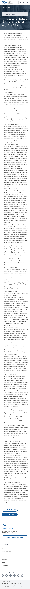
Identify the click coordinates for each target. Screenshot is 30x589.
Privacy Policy (12, 585)
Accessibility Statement (7, 586)
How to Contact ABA (15, 537)
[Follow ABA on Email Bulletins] (22, 576)
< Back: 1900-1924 (10, 509)
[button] (24, 2)
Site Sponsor (22, 586)
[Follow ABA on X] (3, 576)
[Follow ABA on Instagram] (18, 576)
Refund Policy (4, 585)
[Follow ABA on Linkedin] (10, 576)
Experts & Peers (6, 554)
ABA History (6, 7)
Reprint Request (5, 583)
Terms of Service (19, 585)
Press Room (15, 586)
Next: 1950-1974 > (10, 514)
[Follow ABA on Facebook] (6, 576)
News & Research (6, 556)
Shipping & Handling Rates (15, 583)
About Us (4, 562)
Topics (3, 548)
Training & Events (6, 551)
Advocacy (4, 559)
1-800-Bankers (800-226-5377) (10, 528)
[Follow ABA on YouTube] (14, 576)
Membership (5, 565)
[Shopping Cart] (20, 2)
